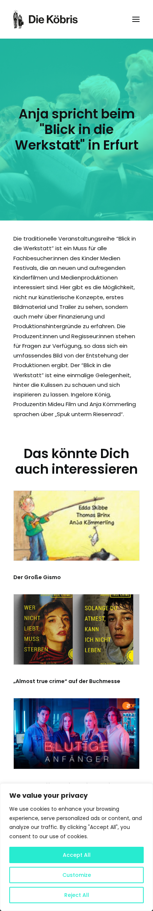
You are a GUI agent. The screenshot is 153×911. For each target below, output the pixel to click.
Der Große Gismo (37, 577)
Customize (76, 875)
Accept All (77, 855)
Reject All (76, 895)
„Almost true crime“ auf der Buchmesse (66, 681)
